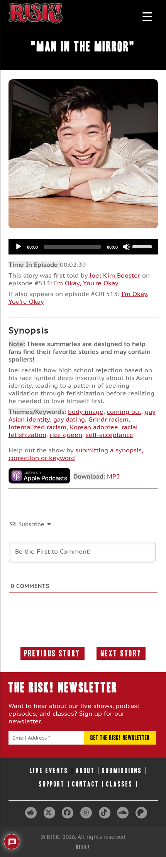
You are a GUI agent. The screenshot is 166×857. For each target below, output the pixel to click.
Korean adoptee (94, 427)
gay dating (69, 419)
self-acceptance (109, 435)
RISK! (83, 847)
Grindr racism (108, 419)
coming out (124, 411)
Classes (119, 784)
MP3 (113, 476)
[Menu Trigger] (147, 16)
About (85, 770)
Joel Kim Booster (115, 275)
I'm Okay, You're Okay (86, 283)
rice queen (66, 435)
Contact (85, 784)
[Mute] (126, 247)
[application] (83, 246)
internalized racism (37, 427)
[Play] (18, 247)
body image (85, 411)
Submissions (122, 770)
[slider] (143, 246)
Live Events (49, 770)
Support (52, 784)
